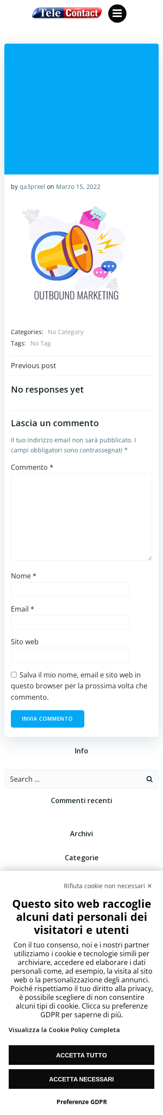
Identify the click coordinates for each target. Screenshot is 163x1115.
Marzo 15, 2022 (78, 186)
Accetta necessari (81, 1079)
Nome (24, 576)
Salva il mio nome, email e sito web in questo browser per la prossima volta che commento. (79, 686)
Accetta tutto (81, 1055)
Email (22, 609)
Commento (32, 467)
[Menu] (117, 13)
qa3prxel (32, 186)
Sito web (25, 641)
